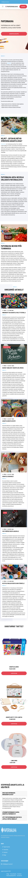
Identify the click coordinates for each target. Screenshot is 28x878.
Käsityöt (5, 852)
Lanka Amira (14, 760)
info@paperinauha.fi (5, 1)
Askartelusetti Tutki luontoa (14, 717)
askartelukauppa (14, 33)
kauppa (23, 6)
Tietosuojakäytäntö (11, 875)
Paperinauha (6, 847)
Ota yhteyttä (13, 874)
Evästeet (19, 874)
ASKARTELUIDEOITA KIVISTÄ (8, 421)
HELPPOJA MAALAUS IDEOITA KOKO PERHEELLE (13, 583)
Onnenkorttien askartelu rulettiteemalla (14, 312)
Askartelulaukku (14, 667)
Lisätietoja (14, 673)
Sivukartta (19, 875)
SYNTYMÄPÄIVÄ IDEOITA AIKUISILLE (10, 531)
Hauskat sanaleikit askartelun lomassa (13, 368)
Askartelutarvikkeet (8, 476)
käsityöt (9, 63)
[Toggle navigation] (2, 6)
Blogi (4, 855)
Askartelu (3, 144)
